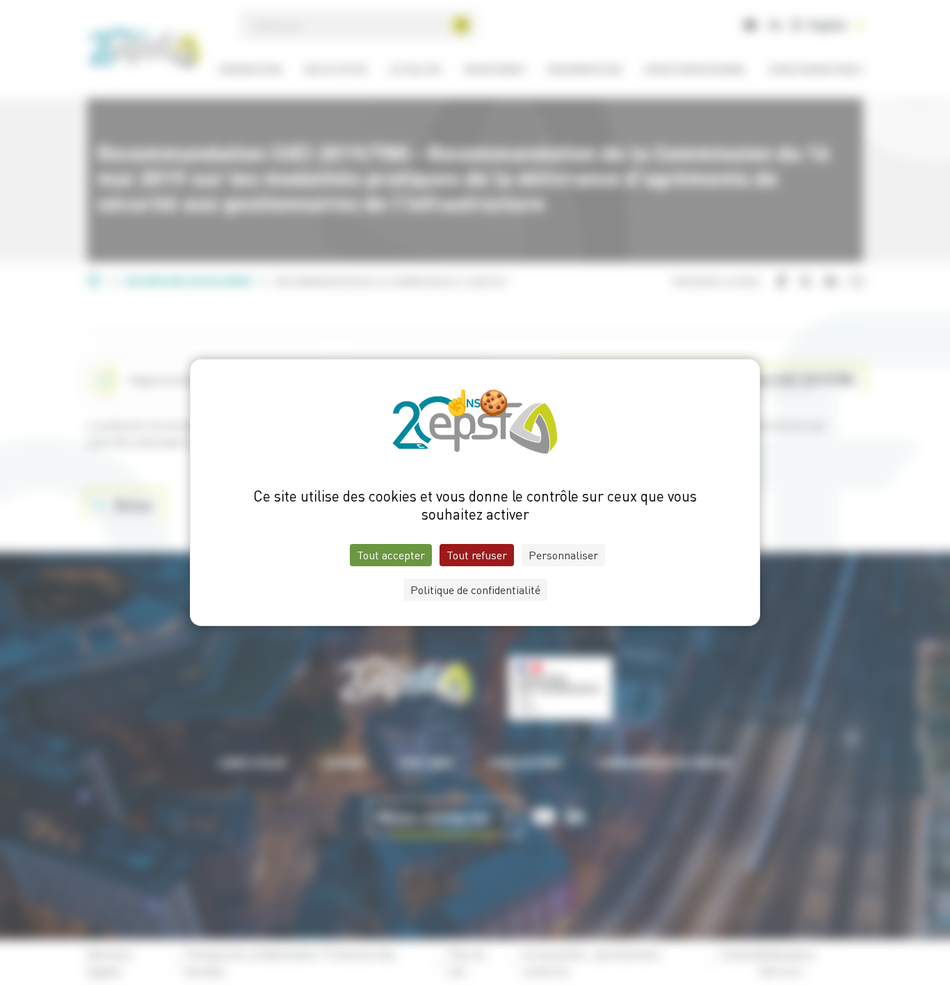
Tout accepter (391, 555)
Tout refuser (476, 555)
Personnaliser (563, 555)
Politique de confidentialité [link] (475, 590)
